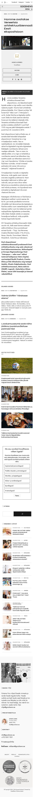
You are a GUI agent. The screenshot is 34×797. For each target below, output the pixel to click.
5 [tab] (11, 772)
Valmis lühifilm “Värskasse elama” (14, 296)
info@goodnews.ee (8, 735)
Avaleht (7, 754)
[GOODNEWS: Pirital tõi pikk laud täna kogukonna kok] (8, 673)
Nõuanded (27, 553)
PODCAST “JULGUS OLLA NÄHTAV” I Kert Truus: (20, 595)
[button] (1, 4)
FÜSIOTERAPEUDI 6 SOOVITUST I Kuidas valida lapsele (20, 545)
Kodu (5, 14)
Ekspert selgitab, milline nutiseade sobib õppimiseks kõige (21, 570)
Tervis (25, 616)
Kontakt (17, 756)
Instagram (21, 2)
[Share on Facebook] (12, 79)
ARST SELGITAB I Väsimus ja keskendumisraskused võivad (21, 621)
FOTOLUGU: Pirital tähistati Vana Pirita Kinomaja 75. (20, 582)
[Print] (21, 79)
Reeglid (13, 754)
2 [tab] (5, 772)
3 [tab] (7, 772)
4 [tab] (9, 772)
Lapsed (26, 540)
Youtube (28, 2)
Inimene (26, 590)
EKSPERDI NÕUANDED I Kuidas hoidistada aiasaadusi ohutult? (22, 557)
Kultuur (15, 14)
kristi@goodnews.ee (14, 724)
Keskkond (13, 318)
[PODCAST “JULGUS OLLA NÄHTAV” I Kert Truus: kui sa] (23, 673)
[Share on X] (15, 79)
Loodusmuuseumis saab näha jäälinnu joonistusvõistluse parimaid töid (16, 326)
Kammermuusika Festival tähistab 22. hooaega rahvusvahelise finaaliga (17, 408)
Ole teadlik (27, 527)
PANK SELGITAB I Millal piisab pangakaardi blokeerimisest (21, 532)
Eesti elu (10, 14)
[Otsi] (22, 513)
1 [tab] (3, 772)
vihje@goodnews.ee (8, 707)
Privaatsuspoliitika (7, 742)
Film (16, 290)
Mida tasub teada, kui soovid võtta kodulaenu (21, 646)
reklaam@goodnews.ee (17, 746)
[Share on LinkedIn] (18, 79)
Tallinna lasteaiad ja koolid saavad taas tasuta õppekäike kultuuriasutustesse (15, 435)
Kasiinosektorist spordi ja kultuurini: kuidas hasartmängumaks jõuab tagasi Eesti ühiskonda (15, 380)
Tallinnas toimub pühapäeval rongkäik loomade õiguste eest (21, 608)
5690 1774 (12, 722)
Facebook (14, 2)
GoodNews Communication (17, 791)
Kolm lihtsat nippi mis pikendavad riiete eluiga (22, 633)
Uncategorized (17, 604)
